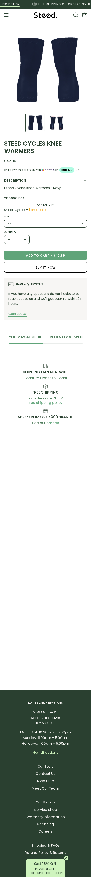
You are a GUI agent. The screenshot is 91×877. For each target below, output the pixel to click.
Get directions (45, 752)
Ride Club (45, 780)
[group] (45, 4)
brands (52, 422)
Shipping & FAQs (45, 845)
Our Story (45, 766)
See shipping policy (45, 402)
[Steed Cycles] (45, 15)
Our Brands (45, 802)
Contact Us (17, 314)
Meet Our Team (45, 788)
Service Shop (45, 809)
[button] (75, 15)
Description (15, 180)
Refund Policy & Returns (45, 852)
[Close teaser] (66, 858)
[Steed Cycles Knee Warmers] (34, 122)
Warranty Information (45, 816)
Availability (45, 205)
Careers (45, 831)
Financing (45, 824)
